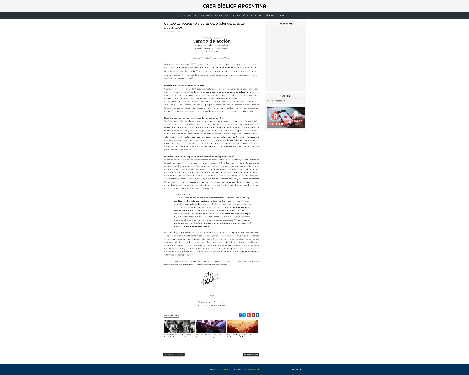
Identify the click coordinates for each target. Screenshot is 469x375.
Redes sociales (223, 15)
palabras (171, 32)
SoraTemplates (224, 369)
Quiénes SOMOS (201, 15)
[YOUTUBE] (286, 117)
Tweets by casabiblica (276, 101)
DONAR (281, 15)
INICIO (186, 15)
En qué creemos (246, 15)
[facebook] (290, 369)
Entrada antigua (251, 355)
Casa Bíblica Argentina (234, 6)
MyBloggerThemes (253, 369)
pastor (178, 32)
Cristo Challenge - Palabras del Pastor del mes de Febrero (239, 336)
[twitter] (293, 369)
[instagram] (304, 369)
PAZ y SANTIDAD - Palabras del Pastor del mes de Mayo (208, 336)
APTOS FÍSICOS (266, 15)
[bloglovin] (300, 369)
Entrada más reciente (174, 355)
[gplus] (296, 369)
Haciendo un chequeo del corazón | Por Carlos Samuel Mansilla (178, 336)
